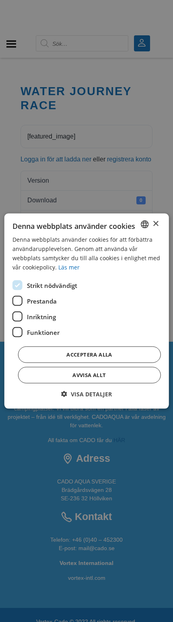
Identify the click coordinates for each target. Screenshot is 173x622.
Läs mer (69, 267)
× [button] (155, 224)
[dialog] (86, 311)
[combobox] (144, 224)
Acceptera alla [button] (89, 354)
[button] (86, 394)
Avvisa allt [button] (89, 375)
